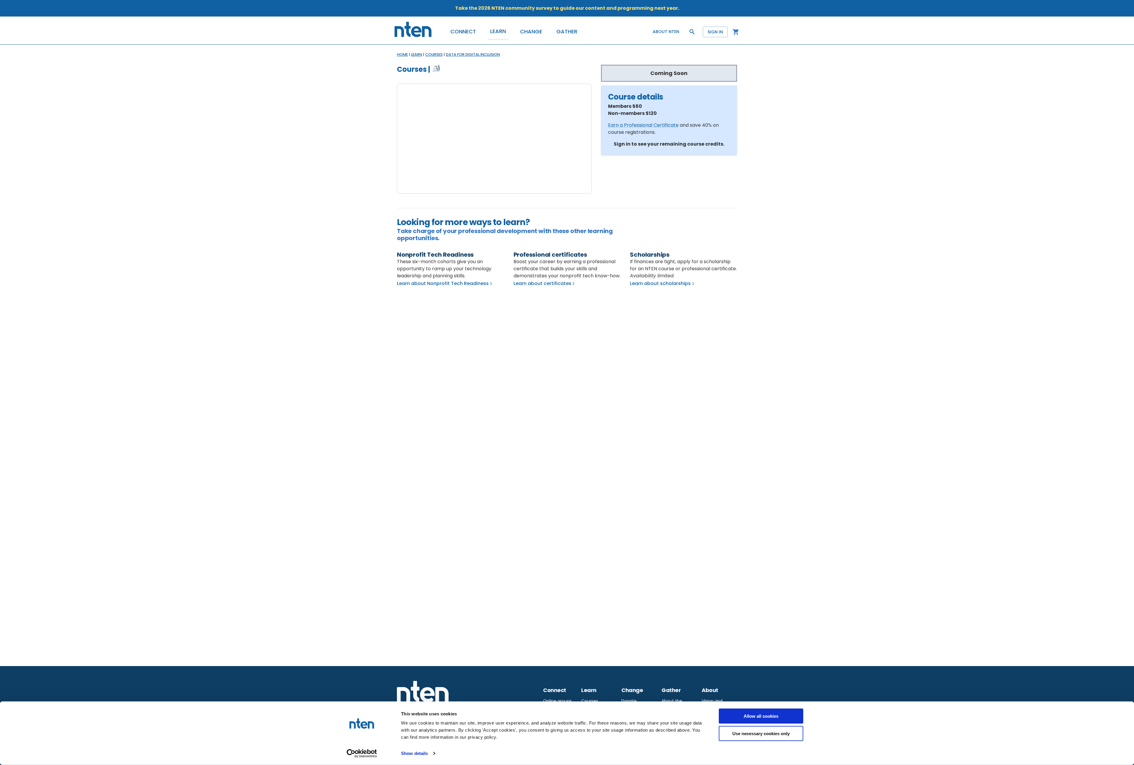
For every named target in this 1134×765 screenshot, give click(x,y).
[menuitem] (557, 701)
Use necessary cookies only (761, 733)
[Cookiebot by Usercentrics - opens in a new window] (362, 753)
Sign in (715, 32)
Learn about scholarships (660, 283)
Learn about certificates (542, 283)
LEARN (416, 54)
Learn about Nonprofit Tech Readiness (443, 283)
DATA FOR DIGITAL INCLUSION (473, 54)
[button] (463, 32)
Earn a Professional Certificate (643, 125)
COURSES (434, 54)
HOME (402, 54)
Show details (414, 753)
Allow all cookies (761, 716)
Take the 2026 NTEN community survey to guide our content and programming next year (566, 8)
